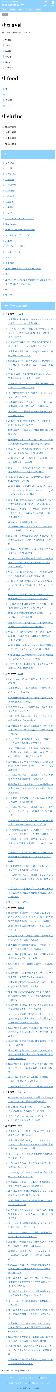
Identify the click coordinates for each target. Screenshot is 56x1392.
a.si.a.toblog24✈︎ (13, 4)
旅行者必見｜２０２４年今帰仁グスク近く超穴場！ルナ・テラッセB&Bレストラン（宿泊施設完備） (30, 766)
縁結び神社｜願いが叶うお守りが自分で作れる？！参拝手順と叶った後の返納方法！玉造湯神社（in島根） (30, 1054)
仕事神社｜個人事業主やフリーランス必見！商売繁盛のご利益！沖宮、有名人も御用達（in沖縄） (30, 995)
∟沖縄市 (9, 190)
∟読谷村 (9, 201)
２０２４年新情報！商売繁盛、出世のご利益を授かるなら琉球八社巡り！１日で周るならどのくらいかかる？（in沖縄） (30, 1018)
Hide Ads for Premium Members (20, 229)
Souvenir (22, 1092)
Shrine (21, 907)
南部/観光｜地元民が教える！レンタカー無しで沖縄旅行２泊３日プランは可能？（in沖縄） (31, 1255)
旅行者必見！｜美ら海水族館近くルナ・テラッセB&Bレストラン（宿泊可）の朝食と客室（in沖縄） (30, 729)
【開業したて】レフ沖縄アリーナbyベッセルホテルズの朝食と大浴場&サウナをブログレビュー (30, 843)
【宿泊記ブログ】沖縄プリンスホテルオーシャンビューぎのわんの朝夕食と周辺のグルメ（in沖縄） (30, 892)
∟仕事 (8, 168)
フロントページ (13, 252)
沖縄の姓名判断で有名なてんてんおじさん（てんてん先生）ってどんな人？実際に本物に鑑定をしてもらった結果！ (30, 1144)
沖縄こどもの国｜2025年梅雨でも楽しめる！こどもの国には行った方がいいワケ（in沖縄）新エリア (30, 1268)
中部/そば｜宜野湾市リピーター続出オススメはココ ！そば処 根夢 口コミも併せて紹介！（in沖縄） (31, 636)
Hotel (20, 673)
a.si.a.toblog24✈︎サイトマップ (19, 218)
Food (20, 314)
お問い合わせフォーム (18, 1383)
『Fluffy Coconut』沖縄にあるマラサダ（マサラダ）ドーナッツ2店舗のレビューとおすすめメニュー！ (31, 332)
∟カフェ (9, 163)
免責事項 (9, 263)
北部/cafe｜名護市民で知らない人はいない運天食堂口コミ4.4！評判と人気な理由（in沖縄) (30, 540)
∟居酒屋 (9, 179)
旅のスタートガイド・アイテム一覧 (23, 268)
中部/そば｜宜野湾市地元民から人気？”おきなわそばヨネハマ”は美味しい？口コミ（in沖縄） (30, 585)
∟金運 (8, 213)
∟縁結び (9, 196)
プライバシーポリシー (16, 246)
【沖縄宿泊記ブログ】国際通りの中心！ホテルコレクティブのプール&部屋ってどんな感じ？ (30, 811)
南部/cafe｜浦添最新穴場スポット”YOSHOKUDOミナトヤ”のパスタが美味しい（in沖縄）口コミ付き (30, 526)
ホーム (12, 1378)
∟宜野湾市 (10, 174)
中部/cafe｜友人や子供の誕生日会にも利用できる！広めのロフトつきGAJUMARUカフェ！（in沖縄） (30, 562)
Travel (21, 1125)
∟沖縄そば (10, 185)
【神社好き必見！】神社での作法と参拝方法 (30, 1086)
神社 (4, 9)
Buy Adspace (11, 224)
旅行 (21, 9)
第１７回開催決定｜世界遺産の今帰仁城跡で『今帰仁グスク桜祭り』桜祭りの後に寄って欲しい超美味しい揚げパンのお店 (30, 752)
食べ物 (12, 9)
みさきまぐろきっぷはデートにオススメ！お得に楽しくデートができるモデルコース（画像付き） (30, 1214)
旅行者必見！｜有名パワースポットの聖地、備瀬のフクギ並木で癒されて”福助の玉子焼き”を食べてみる (30, 1282)
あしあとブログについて (17, 235)
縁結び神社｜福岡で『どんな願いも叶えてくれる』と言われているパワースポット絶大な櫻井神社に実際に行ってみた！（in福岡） (30, 917)
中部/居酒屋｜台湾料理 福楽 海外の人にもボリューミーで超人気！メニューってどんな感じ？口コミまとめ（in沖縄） (30, 490)
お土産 (29, 9)
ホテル (38, 9)
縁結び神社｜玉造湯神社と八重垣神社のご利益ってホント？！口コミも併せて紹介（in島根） (30, 1068)
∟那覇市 (9, 207)
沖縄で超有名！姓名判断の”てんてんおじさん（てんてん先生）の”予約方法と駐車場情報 (30, 1350)
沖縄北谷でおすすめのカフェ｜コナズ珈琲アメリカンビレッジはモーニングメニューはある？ (30, 364)
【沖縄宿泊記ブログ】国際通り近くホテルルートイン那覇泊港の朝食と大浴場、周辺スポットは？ (30, 879)
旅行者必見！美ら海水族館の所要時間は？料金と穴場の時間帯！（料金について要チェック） (30, 1314)
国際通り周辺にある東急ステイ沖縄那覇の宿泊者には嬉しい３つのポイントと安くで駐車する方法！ (30, 788)
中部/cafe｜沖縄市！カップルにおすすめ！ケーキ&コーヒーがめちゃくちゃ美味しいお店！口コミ (30, 513)
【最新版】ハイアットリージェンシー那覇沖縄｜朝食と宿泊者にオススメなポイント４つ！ (30, 856)
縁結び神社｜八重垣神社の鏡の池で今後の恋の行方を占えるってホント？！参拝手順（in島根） (30, 1031)
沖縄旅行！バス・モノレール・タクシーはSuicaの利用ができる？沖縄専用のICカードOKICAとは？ (29, 1327)
